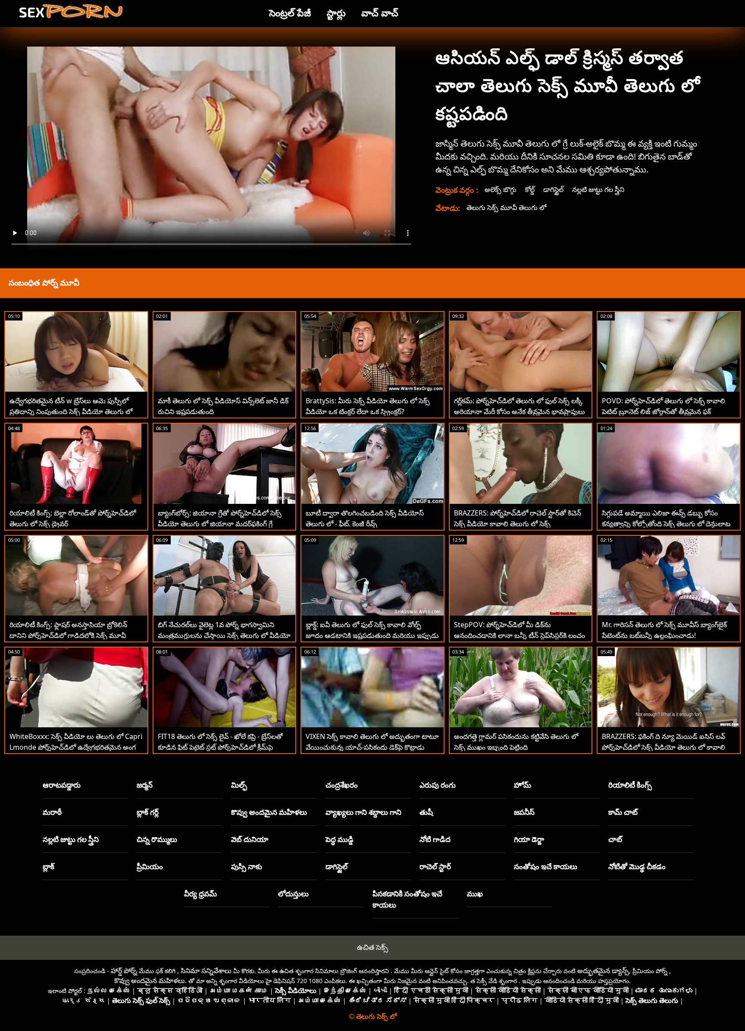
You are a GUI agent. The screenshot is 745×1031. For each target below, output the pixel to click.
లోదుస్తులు (293, 894)
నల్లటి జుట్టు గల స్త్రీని (598, 189)
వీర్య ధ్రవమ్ (200, 894)
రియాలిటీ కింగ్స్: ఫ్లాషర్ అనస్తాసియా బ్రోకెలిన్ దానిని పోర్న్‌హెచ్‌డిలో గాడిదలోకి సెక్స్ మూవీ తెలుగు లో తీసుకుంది (68, 635)
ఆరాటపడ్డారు (62, 785)
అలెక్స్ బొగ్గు (500, 189)
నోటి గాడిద (435, 839)
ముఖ (475, 894)
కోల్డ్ (530, 189)
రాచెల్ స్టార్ (435, 866)
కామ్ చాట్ (623, 812)
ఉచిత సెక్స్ (372, 947)
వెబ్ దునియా (249, 839)
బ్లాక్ (48, 866)
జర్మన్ (145, 785)
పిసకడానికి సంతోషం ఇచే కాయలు (407, 899)
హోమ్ (522, 785)
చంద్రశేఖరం (342, 785)
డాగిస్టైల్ (553, 189)
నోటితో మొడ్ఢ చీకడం (637, 866)
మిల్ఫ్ (239, 785)
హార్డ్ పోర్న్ (124, 970)
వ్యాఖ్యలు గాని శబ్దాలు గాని (363, 812)
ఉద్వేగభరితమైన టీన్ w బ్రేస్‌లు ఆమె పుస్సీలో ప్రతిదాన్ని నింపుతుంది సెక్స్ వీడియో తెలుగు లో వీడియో (70, 411)
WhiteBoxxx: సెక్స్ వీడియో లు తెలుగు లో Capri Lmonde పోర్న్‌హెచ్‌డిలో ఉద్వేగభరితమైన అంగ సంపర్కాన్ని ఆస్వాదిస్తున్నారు (75, 747)
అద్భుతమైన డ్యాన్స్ (603, 970)
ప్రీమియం (150, 866)
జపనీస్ (524, 812)
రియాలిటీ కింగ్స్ (630, 785)
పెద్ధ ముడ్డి (340, 839)
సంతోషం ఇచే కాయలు (545, 866)
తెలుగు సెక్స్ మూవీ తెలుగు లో (506, 207)
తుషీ (426, 812)
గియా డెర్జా (529, 839)
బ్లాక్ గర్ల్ (148, 812)
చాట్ (615, 839)
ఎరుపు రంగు (437, 785)
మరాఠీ (52, 812)
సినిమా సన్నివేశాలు (206, 970)
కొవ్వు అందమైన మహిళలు (269, 812)
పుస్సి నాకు (246, 866)
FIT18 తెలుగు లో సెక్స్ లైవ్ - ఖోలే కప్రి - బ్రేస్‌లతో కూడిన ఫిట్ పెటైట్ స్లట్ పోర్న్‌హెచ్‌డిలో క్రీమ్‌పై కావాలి (220, 747)
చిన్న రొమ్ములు (157, 839)
